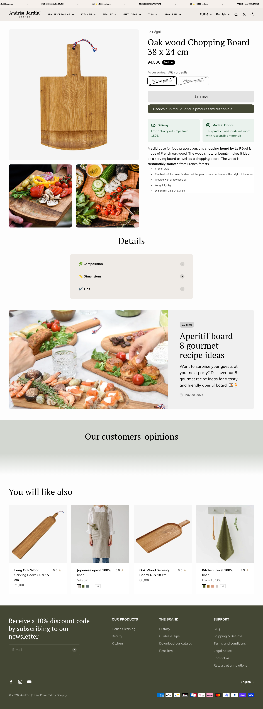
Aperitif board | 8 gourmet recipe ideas (208, 345)
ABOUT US (170, 14)
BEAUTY (108, 14)
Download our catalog (175, 643)
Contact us (221, 658)
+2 (223, 586)
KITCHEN (86, 14)
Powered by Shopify (53, 695)
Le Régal (154, 32)
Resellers (166, 651)
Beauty (117, 636)
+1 (98, 586)
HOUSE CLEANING (59, 14)
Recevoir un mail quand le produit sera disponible (192, 109)
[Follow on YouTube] (29, 681)
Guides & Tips (169, 636)
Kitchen (117, 643)
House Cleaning (123, 629)
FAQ (217, 629)
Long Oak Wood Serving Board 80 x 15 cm (31, 575)
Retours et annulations (230, 665)
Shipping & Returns (228, 636)
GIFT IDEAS (130, 14)
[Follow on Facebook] (11, 681)
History (164, 629)
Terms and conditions (230, 643)
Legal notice (223, 651)
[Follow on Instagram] (20, 681)
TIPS (151, 14)
